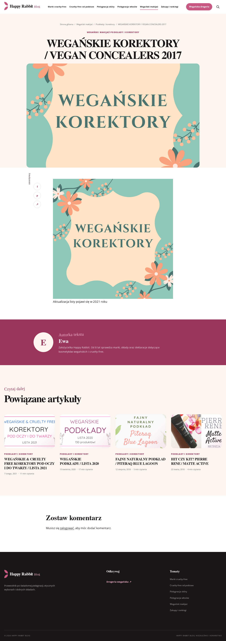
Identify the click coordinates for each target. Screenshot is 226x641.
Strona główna (66, 24)
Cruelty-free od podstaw (81, 6)
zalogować (67, 528)
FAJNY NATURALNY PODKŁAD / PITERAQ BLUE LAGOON (140, 461)
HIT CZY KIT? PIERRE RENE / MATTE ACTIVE (190, 461)
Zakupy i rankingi (169, 6)
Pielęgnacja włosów (127, 6)
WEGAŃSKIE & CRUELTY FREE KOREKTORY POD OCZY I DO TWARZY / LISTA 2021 (29, 463)
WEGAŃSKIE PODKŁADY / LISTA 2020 (79, 461)
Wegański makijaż (149, 6)
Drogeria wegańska (118, 581)
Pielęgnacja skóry (106, 6)
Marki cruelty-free (57, 6)
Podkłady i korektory (105, 24)
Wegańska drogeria (199, 6)
